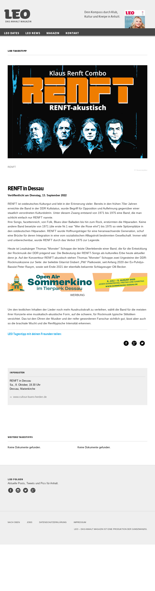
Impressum (80, 522)
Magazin (53, 33)
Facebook (126, 343)
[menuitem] (12, 33)
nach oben (14, 522)
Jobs (29, 522)
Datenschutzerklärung (53, 522)
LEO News (32, 33)
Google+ (134, 343)
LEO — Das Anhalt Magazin (19, 16)
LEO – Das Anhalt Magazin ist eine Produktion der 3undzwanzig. (110, 529)
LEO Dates (11, 33)
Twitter (142, 343)
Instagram (19, 490)
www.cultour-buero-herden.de (30, 396)
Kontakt (72, 33)
